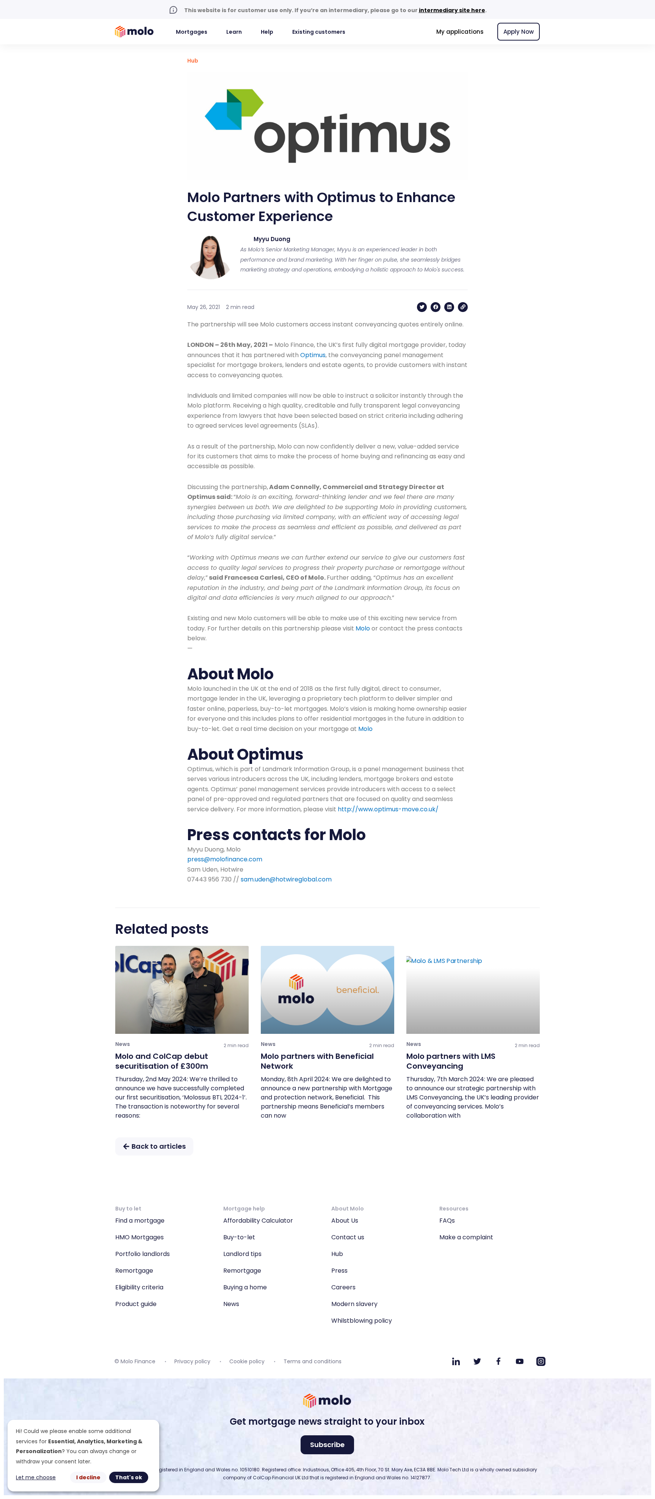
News (231, 1304)
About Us (344, 1220)
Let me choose (36, 1477)
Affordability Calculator (258, 1220)
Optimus (313, 355)
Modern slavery (354, 1304)
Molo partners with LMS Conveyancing (450, 1061)
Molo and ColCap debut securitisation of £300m (161, 1061)
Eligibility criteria (139, 1287)
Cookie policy (247, 1361)
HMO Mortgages (139, 1237)
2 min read (236, 1045)
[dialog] (83, 1455)
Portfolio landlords (142, 1254)
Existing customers (318, 32)
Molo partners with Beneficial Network (317, 1061)
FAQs (447, 1220)
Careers (343, 1287)
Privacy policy (192, 1361)
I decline (88, 1477)
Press (339, 1270)
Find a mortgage (140, 1220)
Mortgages (191, 32)
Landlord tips (242, 1254)
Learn (234, 32)
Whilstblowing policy (361, 1320)
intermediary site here (452, 10)
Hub (192, 60)
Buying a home (245, 1287)
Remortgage (134, 1270)
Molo (363, 628)
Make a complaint (466, 1237)
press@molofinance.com (224, 859)
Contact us (347, 1237)
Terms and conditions (313, 1361)
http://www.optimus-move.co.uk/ (388, 809)
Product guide (136, 1304)
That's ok (128, 1477)
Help (267, 32)
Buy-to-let (239, 1237)
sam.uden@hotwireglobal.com (286, 879)
